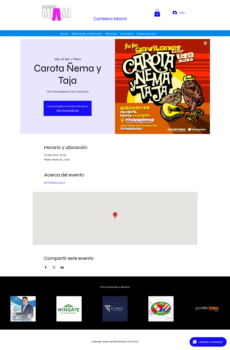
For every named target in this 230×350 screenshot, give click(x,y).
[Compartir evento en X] (54, 267)
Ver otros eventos (67, 110)
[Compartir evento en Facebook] (45, 267)
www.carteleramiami (114, 341)
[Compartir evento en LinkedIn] (62, 267)
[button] (157, 13)
